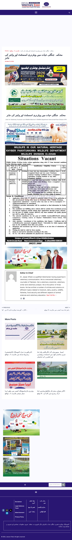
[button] (69, 12)
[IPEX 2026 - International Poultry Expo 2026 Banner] (36, 75)
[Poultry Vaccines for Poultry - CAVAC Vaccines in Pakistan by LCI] (36, 133)
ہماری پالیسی (42, 507)
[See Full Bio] (56, 295)
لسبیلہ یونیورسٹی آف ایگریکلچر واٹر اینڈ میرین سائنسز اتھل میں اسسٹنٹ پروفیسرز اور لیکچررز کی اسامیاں (51, 354)
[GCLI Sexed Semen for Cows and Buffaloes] (36, 98)
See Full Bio (50, 295)
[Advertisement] (36, 28)
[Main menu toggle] (36, 12)
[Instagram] (21, 298)
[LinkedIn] (24, 298)
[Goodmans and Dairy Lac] (36, 257)
